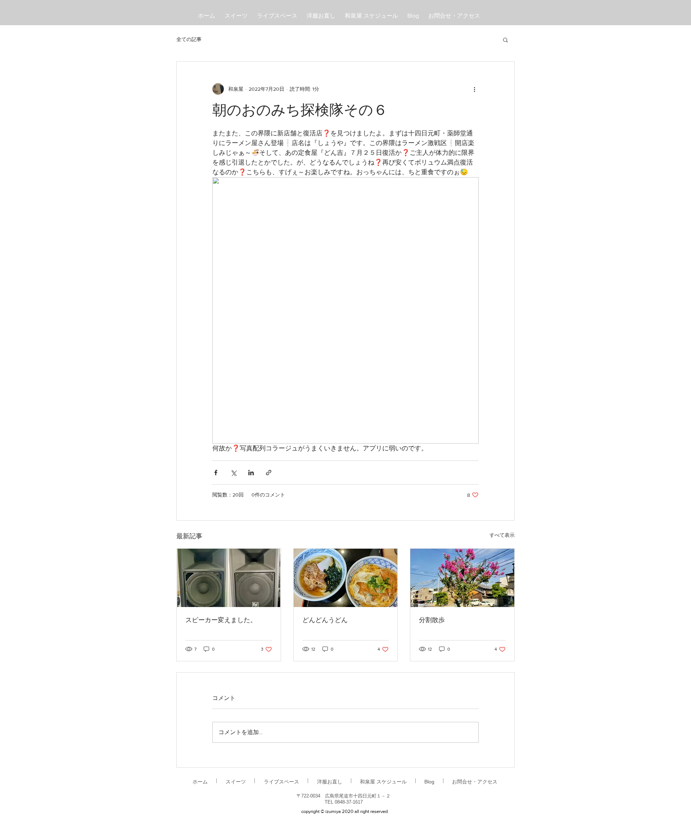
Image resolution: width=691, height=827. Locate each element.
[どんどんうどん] (346, 578)
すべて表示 (502, 535)
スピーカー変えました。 (221, 620)
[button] (505, 39)
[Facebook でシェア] (215, 472)
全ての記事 (189, 39)
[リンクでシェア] (268, 472)
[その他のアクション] (474, 89)
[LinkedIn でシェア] (251, 472)
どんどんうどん (325, 620)
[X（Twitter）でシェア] (233, 472)
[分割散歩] (462, 578)
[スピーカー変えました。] (229, 578)
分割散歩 (432, 620)
